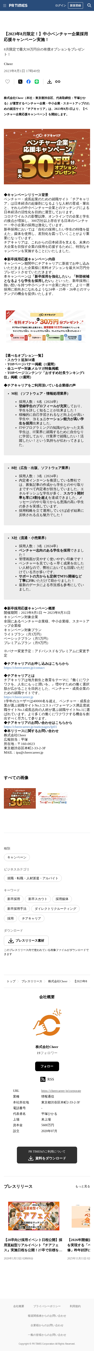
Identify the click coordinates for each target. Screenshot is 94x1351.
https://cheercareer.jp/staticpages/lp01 (30, 727)
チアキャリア (31, 918)
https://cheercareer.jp (18, 697)
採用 (10, 918)
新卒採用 (13, 899)
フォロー (47, 1066)
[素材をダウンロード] (49, 81)
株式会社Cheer (57, 981)
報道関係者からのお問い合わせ (47, 1316)
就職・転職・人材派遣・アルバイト (32, 878)
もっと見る (82, 1186)
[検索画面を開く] (89, 5)
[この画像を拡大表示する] (20, 798)
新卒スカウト (37, 899)
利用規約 (75, 1306)
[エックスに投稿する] (20, 81)
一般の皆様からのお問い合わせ (47, 1335)
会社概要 (18, 1306)
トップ (11, 981)
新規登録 (75, 5)
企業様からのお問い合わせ (47, 1325)
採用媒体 (62, 899)
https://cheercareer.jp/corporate (61, 1091)
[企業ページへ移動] (47, 1024)
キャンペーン (16, 857)
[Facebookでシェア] (28, 81)
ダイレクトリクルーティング (55, 908)
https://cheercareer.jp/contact (24, 667)
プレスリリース (31, 981)
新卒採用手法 (16, 908)
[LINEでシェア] (36, 81)
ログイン (60, 5)
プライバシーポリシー (47, 1306)
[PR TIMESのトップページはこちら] (18, 5)
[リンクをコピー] (57, 81)
